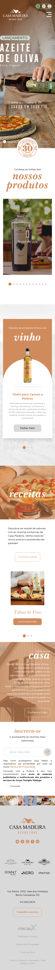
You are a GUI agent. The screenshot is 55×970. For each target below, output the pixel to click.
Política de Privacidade (27, 944)
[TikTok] (22, 842)
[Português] (38, 6)
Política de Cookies (27, 936)
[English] (44, 6)
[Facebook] (32, 842)
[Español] (49, 6)
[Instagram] (27, 841)
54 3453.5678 (27, 902)
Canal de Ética (27, 952)
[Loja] (37, 841)
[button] (4, 141)
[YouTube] (17, 842)
